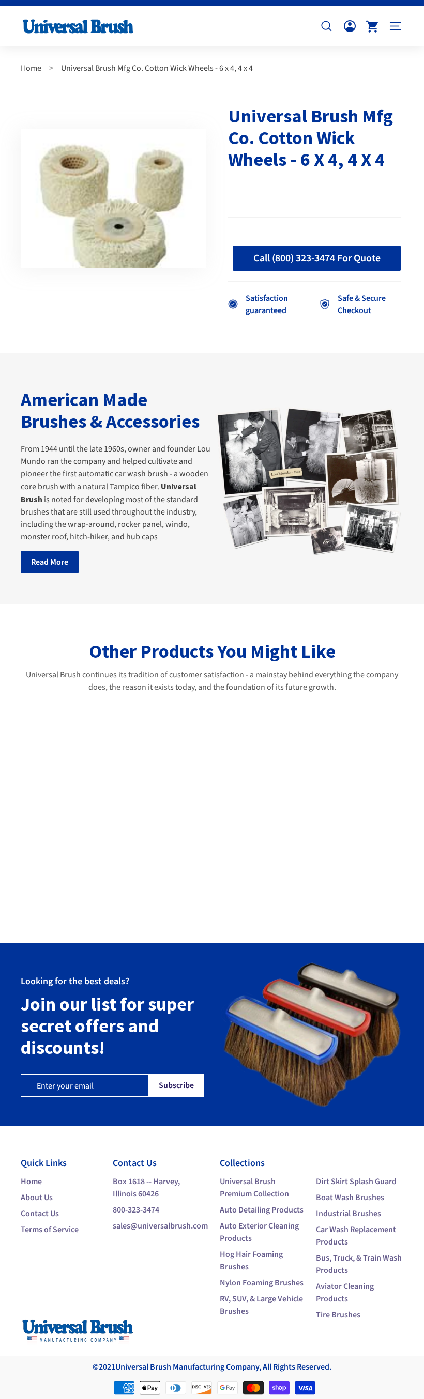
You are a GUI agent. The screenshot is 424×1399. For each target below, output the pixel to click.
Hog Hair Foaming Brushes (251, 1260)
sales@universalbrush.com (160, 1226)
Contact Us (40, 1213)
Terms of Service (50, 1229)
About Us (37, 1197)
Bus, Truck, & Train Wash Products (359, 1264)
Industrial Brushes (348, 1213)
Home (31, 68)
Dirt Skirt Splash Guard (356, 1181)
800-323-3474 (136, 1210)
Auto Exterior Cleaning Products (259, 1232)
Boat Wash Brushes (350, 1197)
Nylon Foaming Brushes (262, 1282)
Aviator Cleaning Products (345, 1292)
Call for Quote (71, 884)
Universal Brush (143, 1367)
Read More (49, 562)
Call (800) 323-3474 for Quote (317, 258)
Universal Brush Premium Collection (254, 1188)
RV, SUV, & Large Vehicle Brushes (261, 1305)
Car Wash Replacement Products (356, 1236)
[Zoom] (113, 198)
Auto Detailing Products (262, 1210)
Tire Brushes (338, 1314)
